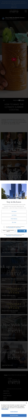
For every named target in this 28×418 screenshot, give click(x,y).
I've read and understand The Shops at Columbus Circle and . (15, 227)
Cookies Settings (14, 411)
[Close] (26, 403)
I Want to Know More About (8, 231)
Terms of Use (18, 227)
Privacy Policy (8, 235)
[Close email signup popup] (26, 182)
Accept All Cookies (14, 415)
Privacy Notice (11, 227)
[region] (14, 409)
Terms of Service (16, 235)
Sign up (21, 230)
